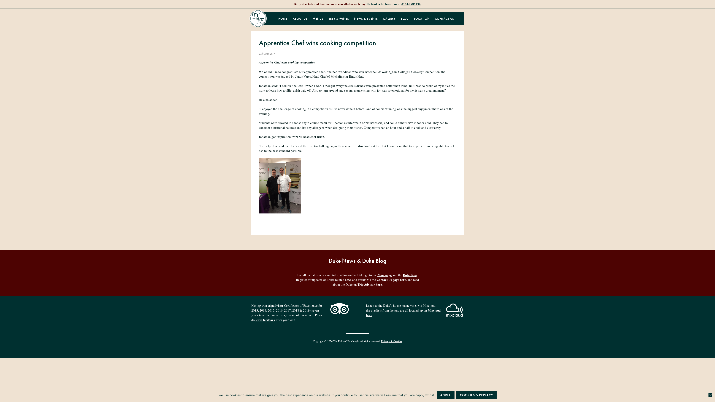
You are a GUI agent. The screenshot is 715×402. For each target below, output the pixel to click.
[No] (710, 395)
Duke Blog (410, 275)
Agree (445, 395)
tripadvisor (275, 305)
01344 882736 (411, 4)
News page (384, 275)
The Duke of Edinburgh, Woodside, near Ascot (258, 18)
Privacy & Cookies (391, 341)
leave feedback (265, 320)
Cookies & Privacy (476, 395)
